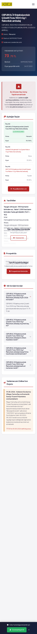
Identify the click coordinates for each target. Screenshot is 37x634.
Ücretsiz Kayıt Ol (18, 630)
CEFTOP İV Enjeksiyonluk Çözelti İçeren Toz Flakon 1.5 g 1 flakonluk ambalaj (18, 170)
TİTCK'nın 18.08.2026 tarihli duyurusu (18, 429)
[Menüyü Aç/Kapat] (33, 4)
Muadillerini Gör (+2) (20, 189)
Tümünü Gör (20, 238)
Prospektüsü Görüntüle (19, 271)
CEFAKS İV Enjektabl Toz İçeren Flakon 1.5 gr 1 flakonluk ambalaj (17, 151)
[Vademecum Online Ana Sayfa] (7, 4)
